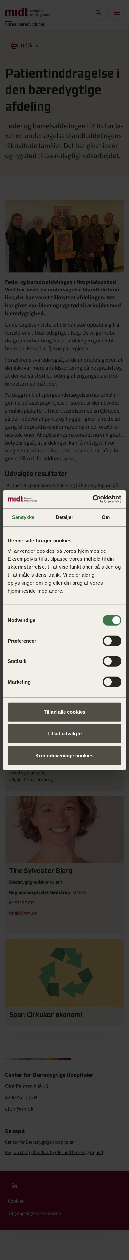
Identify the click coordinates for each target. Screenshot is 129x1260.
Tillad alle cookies (64, 711)
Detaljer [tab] (64, 517)
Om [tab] (106, 517)
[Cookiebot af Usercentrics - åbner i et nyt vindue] (92, 499)
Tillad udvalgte (64, 733)
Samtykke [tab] (23, 517)
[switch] (112, 640)
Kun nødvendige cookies (64, 755)
